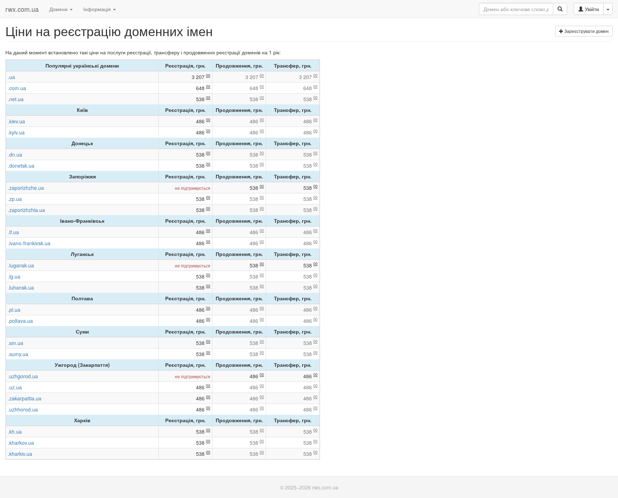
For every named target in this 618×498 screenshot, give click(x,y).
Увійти (591, 9)
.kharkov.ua (21, 442)
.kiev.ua (16, 121)
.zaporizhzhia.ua (26, 209)
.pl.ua (14, 309)
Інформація (97, 9)
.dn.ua (15, 154)
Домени (59, 9)
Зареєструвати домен (586, 31)
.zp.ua (15, 198)
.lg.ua (14, 276)
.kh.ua (15, 431)
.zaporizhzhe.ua (26, 187)
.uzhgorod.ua (23, 376)
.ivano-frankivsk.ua (29, 243)
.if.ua (13, 232)
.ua (11, 76)
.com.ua (17, 88)
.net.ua (16, 99)
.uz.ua (15, 387)
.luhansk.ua (21, 287)
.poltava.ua (20, 320)
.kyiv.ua (16, 132)
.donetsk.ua (21, 165)
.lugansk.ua (21, 265)
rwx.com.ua (22, 9)
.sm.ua (15, 342)
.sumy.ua (18, 354)
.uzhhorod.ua (23, 409)
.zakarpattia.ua (24, 398)
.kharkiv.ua (20, 453)
